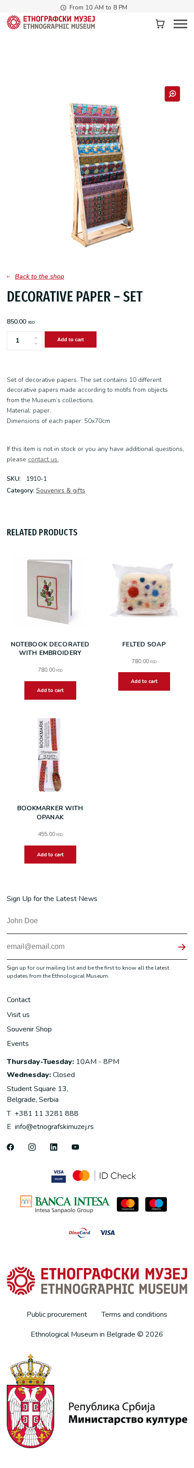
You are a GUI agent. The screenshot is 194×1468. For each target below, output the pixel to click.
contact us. (43, 459)
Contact (19, 1000)
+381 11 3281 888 (43, 1114)
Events (18, 1044)
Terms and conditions (134, 1314)
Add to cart (70, 339)
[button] (172, 94)
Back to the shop (39, 276)
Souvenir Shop (29, 1029)
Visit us (18, 1015)
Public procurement (57, 1314)
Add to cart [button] (50, 690)
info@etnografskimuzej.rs (50, 1127)
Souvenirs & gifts (60, 490)
